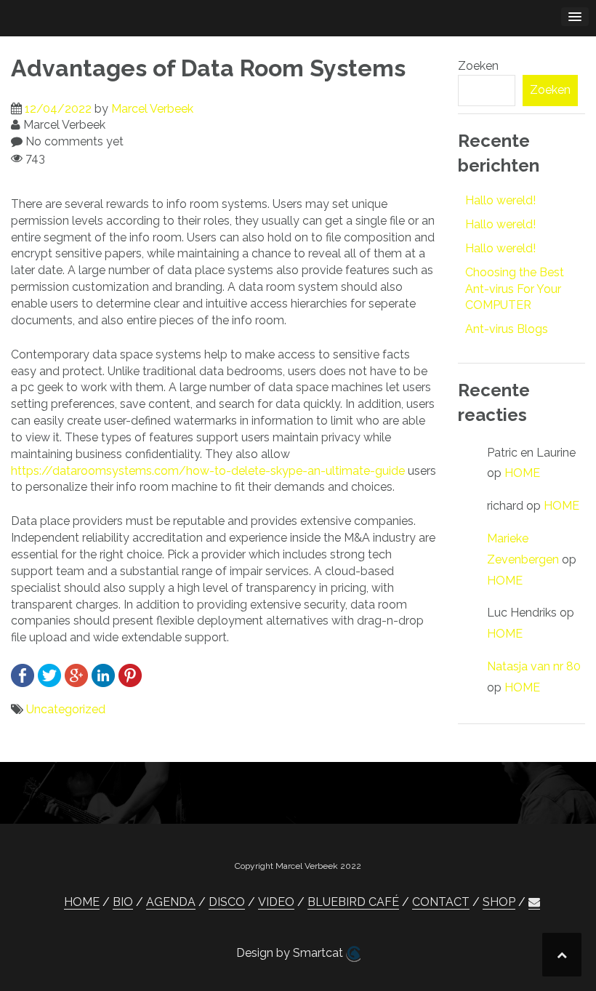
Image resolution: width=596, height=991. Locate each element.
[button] (534, 902)
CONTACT (441, 902)
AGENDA (171, 902)
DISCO (227, 902)
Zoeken (478, 66)
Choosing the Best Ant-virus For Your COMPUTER (514, 289)
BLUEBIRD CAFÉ (353, 902)
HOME (522, 473)
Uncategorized (65, 709)
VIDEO (276, 902)
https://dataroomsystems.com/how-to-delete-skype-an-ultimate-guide (208, 471)
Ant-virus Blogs (506, 329)
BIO (123, 902)
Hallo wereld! (500, 200)
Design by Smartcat (291, 953)
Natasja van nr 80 (534, 666)
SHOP (499, 902)
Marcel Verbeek (152, 109)
